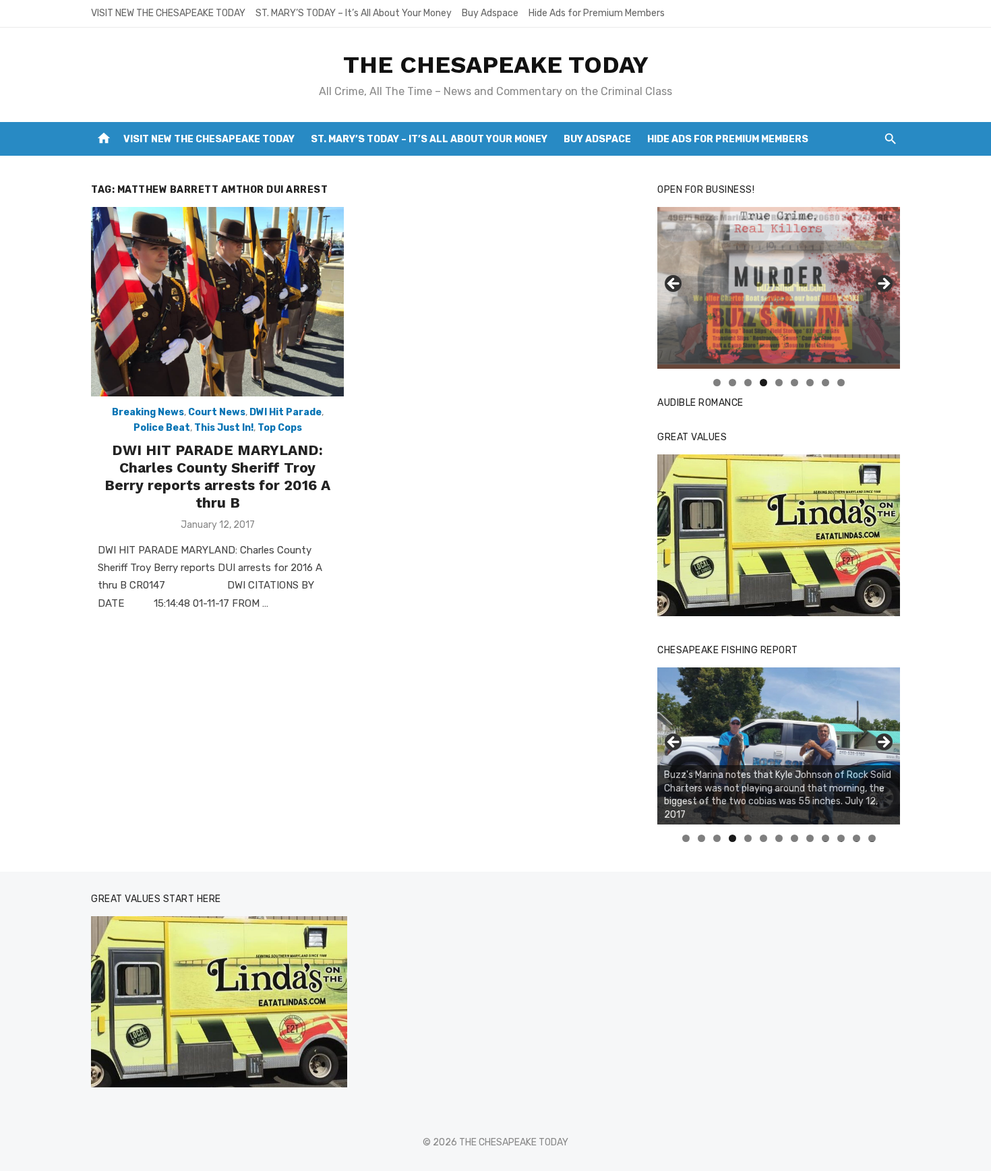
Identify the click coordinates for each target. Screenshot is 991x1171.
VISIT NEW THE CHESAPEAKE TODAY (168, 13)
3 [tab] (748, 382)
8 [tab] (825, 382)
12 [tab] (856, 838)
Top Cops (280, 427)
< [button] (674, 284)
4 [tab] (763, 382)
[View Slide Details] (778, 535)
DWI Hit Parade (285, 412)
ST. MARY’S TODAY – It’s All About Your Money (354, 13)
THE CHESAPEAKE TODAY (496, 65)
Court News (216, 412)
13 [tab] (872, 838)
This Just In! (223, 427)
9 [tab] (841, 382)
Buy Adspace (490, 13)
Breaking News (148, 412)
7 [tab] (810, 382)
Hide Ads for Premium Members (597, 13)
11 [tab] (842, 838)
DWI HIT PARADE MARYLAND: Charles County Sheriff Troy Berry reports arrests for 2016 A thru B (217, 477)
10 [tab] (825, 838)
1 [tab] (717, 382)
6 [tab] (794, 382)
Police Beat (161, 427)
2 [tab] (732, 382)
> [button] (883, 284)
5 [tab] (779, 382)
